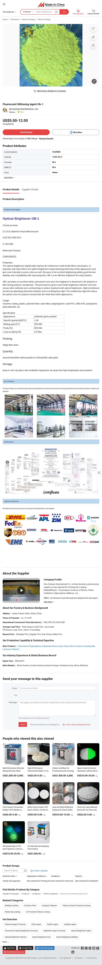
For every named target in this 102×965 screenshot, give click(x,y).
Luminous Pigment (11, 649)
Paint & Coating (28, 19)
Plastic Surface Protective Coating (77, 905)
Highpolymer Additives (36, 876)
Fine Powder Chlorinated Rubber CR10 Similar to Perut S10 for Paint (13, 810)
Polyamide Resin (49, 646)
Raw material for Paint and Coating (63, 881)
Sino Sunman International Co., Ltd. (23, 109)
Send (23, 724)
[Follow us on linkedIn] (72, 952)
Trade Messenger (44, 948)
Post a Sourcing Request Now (76, 724)
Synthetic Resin (9, 876)
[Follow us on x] (86, 948)
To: (16, 695)
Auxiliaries (55, 876)
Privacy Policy (92, 958)
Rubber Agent (52, 924)
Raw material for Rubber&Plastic (87, 881)
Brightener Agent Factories (54, 930)
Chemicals (14, 19)
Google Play (25, 948)
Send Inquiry (26, 132)
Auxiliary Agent (70, 924)
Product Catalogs (40, 870)
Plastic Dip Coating (12, 912)
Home (5, 19)
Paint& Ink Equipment (11, 881)
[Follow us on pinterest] (97, 948)
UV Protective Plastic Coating (38, 912)
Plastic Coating (44, 19)
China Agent (36, 924)
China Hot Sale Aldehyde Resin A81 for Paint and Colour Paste (87, 810)
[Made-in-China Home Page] (51, 4)
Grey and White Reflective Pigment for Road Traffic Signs (62, 810)
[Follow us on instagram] (90, 948)
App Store (9, 948)
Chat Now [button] (77, 132)
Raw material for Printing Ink (38, 881)
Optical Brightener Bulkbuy (67, 937)
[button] (4, 4)
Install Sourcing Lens (15, 952)
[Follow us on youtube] (93, 948)
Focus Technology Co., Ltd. (32, 958)
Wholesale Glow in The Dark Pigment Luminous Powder (12, 849)
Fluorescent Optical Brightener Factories (21, 930)
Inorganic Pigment (49, 905)
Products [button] (27, 11)
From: (14, 688)
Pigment (78, 876)
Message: (13, 702)
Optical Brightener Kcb (41, 937)
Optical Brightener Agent (81, 930)
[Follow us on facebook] (82, 948)
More (5, 942)
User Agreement (65, 958)
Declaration (79, 958)
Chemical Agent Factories (15, 924)
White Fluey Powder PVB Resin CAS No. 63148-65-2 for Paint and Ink (38, 810)
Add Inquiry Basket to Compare (51, 90)
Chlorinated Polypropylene (29, 646)
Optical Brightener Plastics (16, 937)
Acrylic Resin (63, 646)
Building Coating (11, 905)
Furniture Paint (30, 905)
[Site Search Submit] (64, 12)
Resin (72, 646)
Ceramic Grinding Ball (85, 646)
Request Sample (46, 138)
